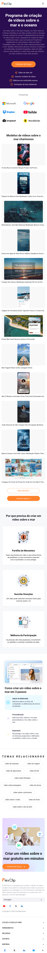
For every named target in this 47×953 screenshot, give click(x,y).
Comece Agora (22, 498)
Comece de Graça (23, 64)
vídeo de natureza (12, 764)
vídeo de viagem (33, 764)
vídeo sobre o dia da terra (22, 807)
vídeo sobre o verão (12, 800)
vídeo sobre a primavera (22, 792)
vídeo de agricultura (13, 771)
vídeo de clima (34, 800)
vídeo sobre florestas (22, 778)
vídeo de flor (34, 771)
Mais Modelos (23, 491)
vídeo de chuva (35, 785)
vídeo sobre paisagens (12, 785)
